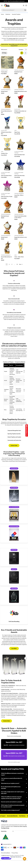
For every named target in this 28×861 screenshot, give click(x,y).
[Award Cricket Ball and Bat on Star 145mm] (20, 206)
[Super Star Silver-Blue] (20, 164)
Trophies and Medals (19, 70)
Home (2, 14)
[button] (26, 430)
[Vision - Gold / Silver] (20, 247)
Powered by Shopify (19, 855)
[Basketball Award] (20, 62)
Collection (7, 14)
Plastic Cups (17, 109)
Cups (15, 130)
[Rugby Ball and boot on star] (20, 82)
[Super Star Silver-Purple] (7, 185)
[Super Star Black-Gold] (20, 144)
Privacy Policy (15, 852)
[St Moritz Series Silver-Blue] (7, 122)
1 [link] (6, 264)
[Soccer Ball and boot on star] (7, 101)
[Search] (25, 10)
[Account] (23, 5)
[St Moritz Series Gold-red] (20, 101)
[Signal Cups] (20, 122)
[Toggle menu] (2, 5)
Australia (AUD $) (7, 844)
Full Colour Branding (9, 855)
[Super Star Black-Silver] (7, 164)
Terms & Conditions (5, 852)
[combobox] (14, 10)
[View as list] (25, 53)
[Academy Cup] (7, 144)
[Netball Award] (7, 82)
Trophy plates (4, 70)
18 (17, 264)
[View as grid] (21, 53)
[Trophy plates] (7, 62)
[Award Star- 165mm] (20, 185)
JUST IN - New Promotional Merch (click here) (14, 1)
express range (12, 38)
